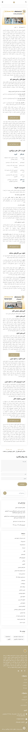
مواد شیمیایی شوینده (21, 619)
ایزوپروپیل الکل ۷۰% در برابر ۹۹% (19, 525)
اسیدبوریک (23, 541)
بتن (26, 702)
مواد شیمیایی (22, 612)
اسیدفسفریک (22, 544)
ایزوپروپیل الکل (22, 557)
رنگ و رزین (25, 697)
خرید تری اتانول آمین (14, 420)
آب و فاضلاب (25, 685)
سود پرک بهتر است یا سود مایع (19, 521)
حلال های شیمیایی (21, 567)
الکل (24, 551)
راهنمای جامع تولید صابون (20, 507)
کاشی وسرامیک (24, 699)
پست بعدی (9, 450)
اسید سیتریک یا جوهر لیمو (20, 538)
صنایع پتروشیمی (22, 593)
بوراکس (23, 561)
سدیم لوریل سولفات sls (20, 577)
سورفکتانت (23, 583)
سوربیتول (23, 580)
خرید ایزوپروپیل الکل (14, 246)
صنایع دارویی (22, 596)
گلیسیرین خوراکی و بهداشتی (19, 609)
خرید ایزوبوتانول (14, 355)
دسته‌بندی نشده (22, 574)
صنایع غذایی (22, 603)
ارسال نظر (22, 484)
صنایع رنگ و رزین (21, 600)
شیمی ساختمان (22, 590)
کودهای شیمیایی (22, 606)
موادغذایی (25, 682)
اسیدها (23, 548)
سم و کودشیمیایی (24, 705)
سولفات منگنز (22, 587)
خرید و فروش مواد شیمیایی (20, 570)
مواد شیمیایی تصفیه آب (20, 616)
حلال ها (25, 679)
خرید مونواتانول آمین (14, 144)
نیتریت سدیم (22, 622)
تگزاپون (23, 564)
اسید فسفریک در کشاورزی (18, 639)
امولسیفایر (23, 554)
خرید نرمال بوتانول (14, 118)
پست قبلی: (20, 450)
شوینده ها (25, 688)
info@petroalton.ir (21, 719)
